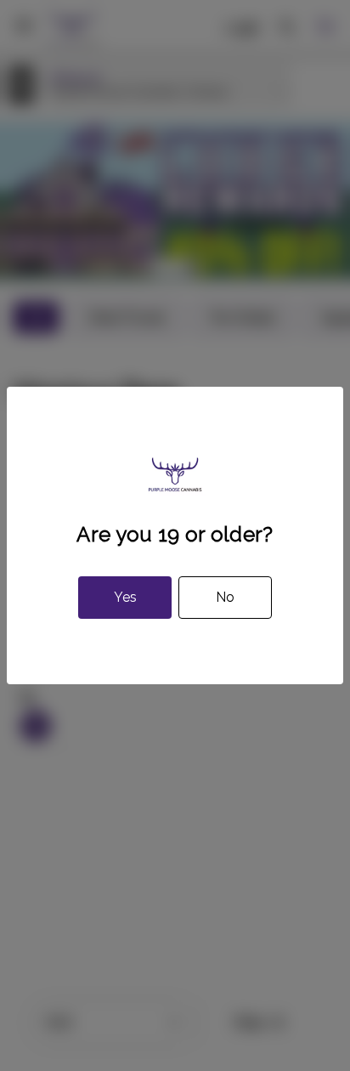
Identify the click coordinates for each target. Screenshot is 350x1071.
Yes (125, 597)
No (225, 597)
